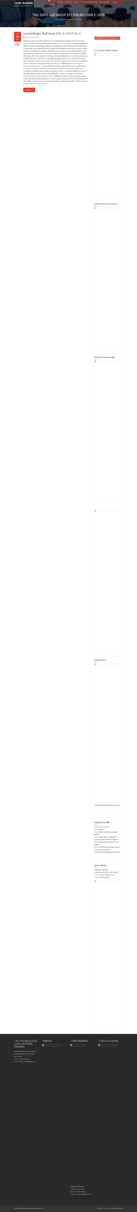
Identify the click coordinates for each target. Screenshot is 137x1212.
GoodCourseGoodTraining (32, 37)
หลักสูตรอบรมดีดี (104, 2)
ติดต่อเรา (115, 2)
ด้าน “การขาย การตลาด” (101, 827)
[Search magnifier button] (118, 38)
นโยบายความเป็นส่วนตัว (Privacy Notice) (107, 805)
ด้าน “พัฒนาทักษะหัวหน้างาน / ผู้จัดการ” (106, 839)
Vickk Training (23, 3)
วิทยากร (76, 2)
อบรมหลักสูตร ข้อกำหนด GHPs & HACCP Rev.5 (52, 33)
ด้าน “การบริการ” (99, 829)
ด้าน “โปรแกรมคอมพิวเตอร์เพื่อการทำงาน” (107, 852)
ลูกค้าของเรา (69, 2)
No (17, 44)
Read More (28, 90)
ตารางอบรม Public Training (89, 2)
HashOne (111, 1208)
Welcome (60, 2)
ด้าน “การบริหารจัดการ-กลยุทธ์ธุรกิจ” (105, 837)
